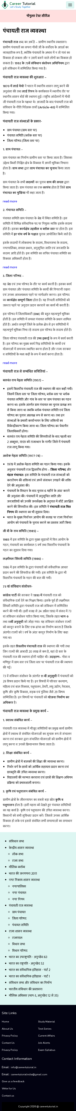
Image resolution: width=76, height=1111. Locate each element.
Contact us (8, 1095)
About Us (7, 1028)
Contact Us (8, 1042)
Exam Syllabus (46, 1050)
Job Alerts (44, 1042)
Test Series (44, 1028)
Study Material (46, 1021)
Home (5, 1021)
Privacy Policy (10, 1035)
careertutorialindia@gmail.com (29, 1074)
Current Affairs (46, 1035)
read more (10, 201)
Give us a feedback (13, 1081)
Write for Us (9, 1088)
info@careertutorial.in (23, 1067)
